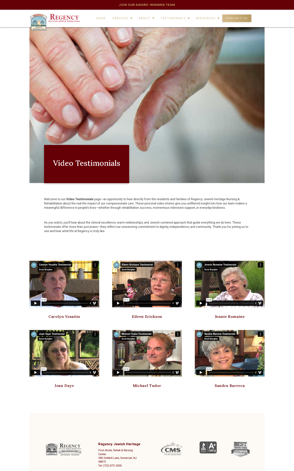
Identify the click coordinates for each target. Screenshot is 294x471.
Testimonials (173, 18)
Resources (206, 18)
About (144, 18)
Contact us (237, 18)
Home (101, 18)
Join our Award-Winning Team (147, 5)
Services (120, 18)
